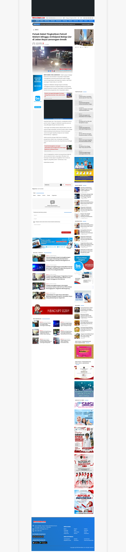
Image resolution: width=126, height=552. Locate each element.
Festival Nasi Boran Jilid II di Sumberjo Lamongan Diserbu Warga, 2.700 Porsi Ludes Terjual (87, 310)
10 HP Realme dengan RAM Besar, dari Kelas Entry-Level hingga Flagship (86, 196)
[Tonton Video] (81, 18)
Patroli (43, 195)
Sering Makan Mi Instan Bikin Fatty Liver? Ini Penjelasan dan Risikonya (86, 231)
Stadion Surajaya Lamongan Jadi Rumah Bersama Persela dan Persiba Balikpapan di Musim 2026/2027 (86, 109)
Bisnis (41, 20)
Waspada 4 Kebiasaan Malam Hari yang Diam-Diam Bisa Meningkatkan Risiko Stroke (86, 209)
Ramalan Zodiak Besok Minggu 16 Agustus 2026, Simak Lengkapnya (86, 189)
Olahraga (65, 20)
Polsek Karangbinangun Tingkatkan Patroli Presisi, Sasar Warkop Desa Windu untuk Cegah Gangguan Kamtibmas (59, 277)
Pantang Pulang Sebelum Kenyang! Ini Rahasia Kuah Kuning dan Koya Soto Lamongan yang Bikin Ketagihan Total (86, 330)
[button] (64, 18)
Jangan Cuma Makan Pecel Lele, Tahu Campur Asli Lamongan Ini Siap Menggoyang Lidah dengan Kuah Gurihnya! (87, 336)
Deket (34, 195)
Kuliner (86, 20)
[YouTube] (90, 18)
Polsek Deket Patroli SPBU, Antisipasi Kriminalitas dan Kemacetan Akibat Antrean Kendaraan (65, 341)
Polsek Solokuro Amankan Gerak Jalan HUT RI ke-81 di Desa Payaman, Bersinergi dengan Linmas (85, 97)
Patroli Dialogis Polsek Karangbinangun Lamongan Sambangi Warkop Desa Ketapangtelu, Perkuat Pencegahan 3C (44, 24)
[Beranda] (34, 21)
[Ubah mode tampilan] (78, 18)
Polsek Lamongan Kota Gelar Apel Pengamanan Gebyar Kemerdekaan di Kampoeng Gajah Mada (85, 128)
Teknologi (47, 20)
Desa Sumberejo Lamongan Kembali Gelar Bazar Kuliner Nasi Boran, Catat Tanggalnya (86, 323)
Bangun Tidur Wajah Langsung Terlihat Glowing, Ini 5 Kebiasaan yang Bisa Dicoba (86, 216)
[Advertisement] (63, 9)
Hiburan (91, 20)
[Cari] (47, 18)
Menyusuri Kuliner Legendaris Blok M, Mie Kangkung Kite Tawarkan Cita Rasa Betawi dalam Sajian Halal (86, 317)
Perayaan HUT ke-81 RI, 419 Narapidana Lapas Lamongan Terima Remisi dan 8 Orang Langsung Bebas (85, 122)
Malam (39, 195)
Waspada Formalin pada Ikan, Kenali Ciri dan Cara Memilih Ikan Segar (86, 251)
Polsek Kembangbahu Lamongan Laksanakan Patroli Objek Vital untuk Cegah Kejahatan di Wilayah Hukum (55, 147)
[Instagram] (88, 18)
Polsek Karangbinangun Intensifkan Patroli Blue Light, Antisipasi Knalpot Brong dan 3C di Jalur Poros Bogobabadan (59, 268)
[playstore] (43, 543)
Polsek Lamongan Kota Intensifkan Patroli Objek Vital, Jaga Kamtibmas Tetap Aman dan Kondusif (85, 116)
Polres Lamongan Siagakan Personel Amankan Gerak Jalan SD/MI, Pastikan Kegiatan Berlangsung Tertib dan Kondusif (85, 140)
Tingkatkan (54, 195)
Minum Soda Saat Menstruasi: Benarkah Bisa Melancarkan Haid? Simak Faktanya (86, 203)
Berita (37, 20)
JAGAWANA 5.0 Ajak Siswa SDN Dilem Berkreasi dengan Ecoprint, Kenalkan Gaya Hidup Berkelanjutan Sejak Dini (59, 296)
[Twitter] (86, 18)
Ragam (81, 20)
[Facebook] (84, 18)
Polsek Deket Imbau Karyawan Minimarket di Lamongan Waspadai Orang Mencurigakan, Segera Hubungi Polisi (46, 341)
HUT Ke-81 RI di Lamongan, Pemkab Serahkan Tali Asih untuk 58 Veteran (85, 134)
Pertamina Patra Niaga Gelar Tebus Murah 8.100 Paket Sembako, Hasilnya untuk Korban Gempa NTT (85, 147)
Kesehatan (58, 20)
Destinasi (76, 20)
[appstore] (35, 543)
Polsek (48, 195)
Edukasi (70, 20)
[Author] (33, 44)
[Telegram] (92, 18)
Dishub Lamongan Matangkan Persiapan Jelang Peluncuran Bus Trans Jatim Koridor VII (54, 95)
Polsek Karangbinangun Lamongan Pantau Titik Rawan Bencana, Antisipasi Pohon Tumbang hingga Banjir (85, 153)
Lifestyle (53, 20)
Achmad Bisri (39, 43)
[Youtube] (40, 537)
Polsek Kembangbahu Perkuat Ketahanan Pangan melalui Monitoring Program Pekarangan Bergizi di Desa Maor (85, 103)
